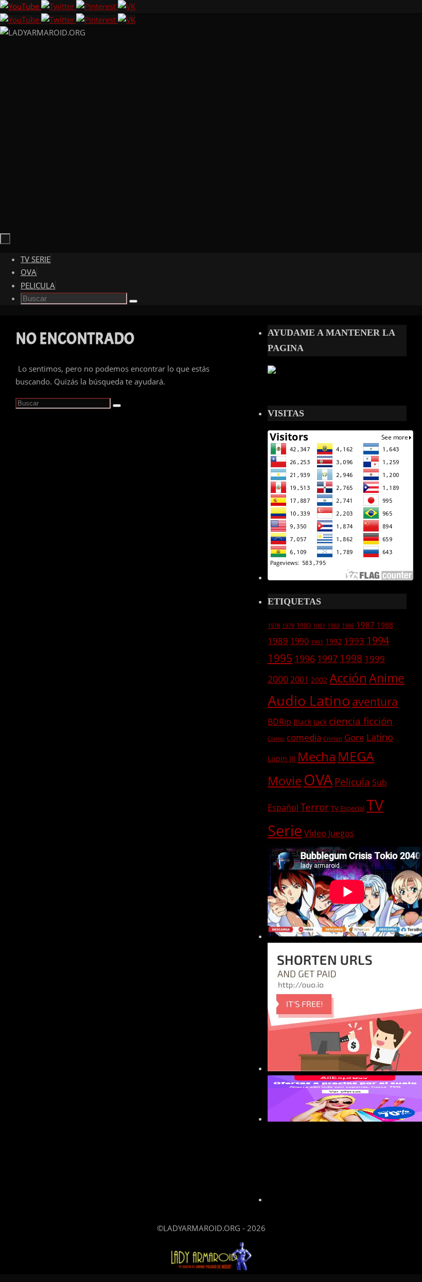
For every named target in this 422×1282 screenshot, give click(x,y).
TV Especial (347, 808)
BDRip (279, 721)
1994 (377, 640)
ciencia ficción (361, 721)
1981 (319, 625)
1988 (385, 625)
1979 (288, 625)
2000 (278, 679)
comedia (304, 737)
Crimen (332, 738)
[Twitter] (58, 6)
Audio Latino (309, 700)
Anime (387, 678)
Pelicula (352, 782)
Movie (285, 781)
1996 (304, 658)
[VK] (126, 6)
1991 (317, 642)
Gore (354, 737)
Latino (379, 737)
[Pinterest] (97, 6)
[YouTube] (20, 6)
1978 (274, 625)
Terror (315, 806)
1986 (348, 625)
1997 (327, 658)
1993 (354, 640)
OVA (318, 780)
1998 (351, 658)
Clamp (276, 738)
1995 (280, 658)
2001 (299, 679)
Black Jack (310, 722)
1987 (365, 624)
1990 (299, 641)
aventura (375, 701)
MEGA (356, 756)
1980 (303, 625)
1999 (374, 658)
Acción (348, 677)
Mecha (316, 756)
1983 (333, 625)
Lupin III (281, 758)
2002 (319, 680)
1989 (278, 641)
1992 (333, 641)
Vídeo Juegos (329, 833)
